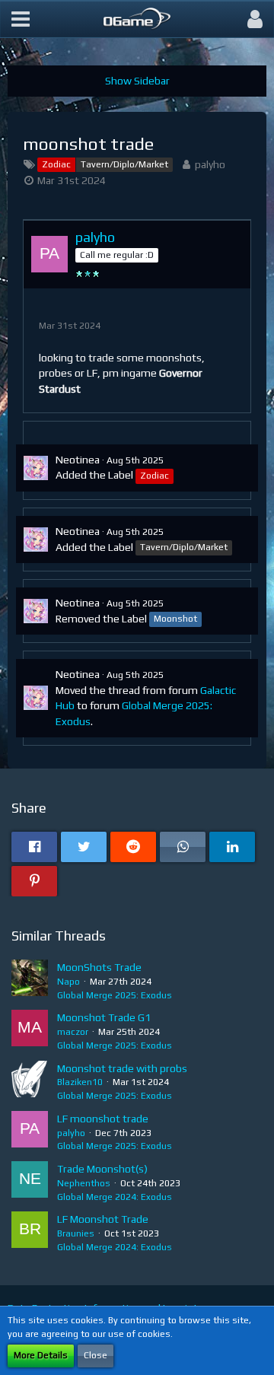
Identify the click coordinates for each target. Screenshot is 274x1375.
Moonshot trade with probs (122, 1068)
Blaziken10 (80, 1082)
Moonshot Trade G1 (104, 1017)
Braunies (75, 1233)
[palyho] (29, 1132)
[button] (20, 19)
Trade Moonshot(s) (102, 1169)
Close (95, 1355)
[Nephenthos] (29, 1182)
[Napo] (29, 981)
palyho (210, 164)
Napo (68, 981)
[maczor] (29, 1031)
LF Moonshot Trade (102, 1219)
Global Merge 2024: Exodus (114, 1197)
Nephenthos (83, 1183)
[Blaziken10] (29, 1082)
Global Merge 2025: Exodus (114, 995)
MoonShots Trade (99, 967)
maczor (72, 1031)
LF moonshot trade (102, 1118)
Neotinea (78, 460)
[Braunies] (29, 1232)
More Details (41, 1355)
